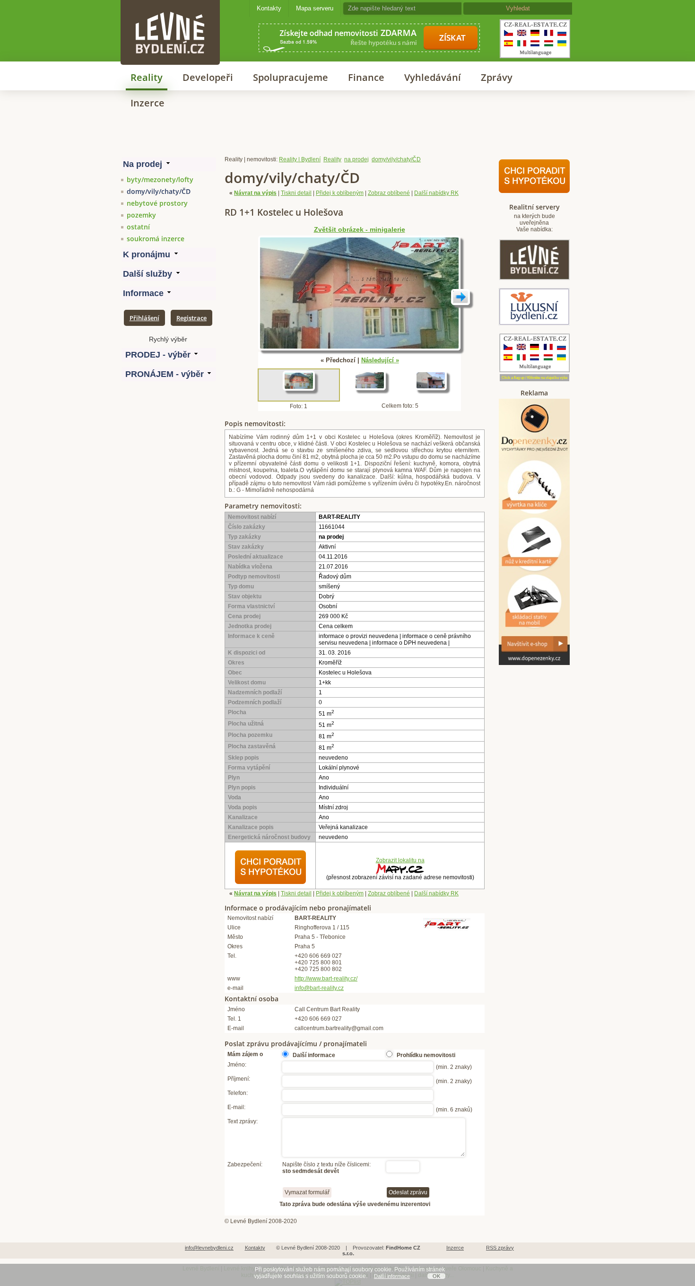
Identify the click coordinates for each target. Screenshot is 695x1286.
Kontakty (269, 8)
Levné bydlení (170, 16)
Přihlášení (144, 318)
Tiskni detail (296, 193)
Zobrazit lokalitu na (400, 860)
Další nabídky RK (436, 193)
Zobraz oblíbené (389, 193)
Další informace (392, 1276)
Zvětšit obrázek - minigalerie (359, 229)
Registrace (191, 318)
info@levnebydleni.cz (209, 1248)
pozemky (141, 214)
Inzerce (147, 102)
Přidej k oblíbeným (340, 193)
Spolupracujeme (290, 77)
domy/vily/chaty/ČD (159, 191)
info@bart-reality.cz (319, 988)
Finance (366, 77)
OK (436, 1276)
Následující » (380, 360)
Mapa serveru (314, 8)
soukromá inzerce (155, 238)
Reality (146, 77)
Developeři (207, 77)
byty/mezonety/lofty (160, 179)
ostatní (138, 226)
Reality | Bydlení (300, 159)
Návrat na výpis (255, 193)
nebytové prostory (157, 203)
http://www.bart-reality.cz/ (326, 978)
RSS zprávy (500, 1248)
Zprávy (497, 77)
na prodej (356, 159)
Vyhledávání (432, 77)
